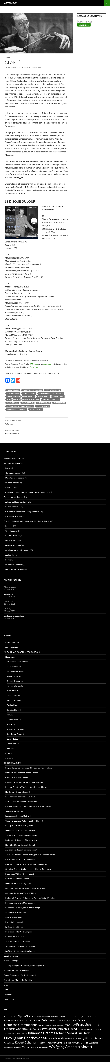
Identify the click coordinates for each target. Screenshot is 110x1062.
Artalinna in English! (12, 458)
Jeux (9, 400)
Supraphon (93, 1043)
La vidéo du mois (12, 482)
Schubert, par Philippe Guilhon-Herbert (21, 772)
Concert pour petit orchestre (51, 393)
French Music (28, 396)
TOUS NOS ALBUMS (12, 763)
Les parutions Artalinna (15, 569)
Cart (6, 989)
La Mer (17, 400)
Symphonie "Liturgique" (16, 409)
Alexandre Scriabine (10, 1017)
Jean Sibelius (21, 1033)
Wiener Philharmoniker (40, 1047)
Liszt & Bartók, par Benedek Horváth (20, 845)
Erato (40, 1025)
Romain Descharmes (15, 681)
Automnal (13, 422)
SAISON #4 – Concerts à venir (17, 941)
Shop (6, 985)
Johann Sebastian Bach (73, 1033)
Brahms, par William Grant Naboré (19, 879)
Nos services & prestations (15, 912)
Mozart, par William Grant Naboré (19, 874)
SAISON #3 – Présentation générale (20, 946)
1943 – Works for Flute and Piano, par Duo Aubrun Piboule (30, 854)
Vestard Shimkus (14, 676)
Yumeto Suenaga (11, 961)
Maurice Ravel (28, 403)
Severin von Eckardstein (17, 734)
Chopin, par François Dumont (17, 777)
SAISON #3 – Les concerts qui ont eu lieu (22, 951)
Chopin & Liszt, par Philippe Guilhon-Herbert (24, 821)
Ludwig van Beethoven (23, 1037)
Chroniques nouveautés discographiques (22, 511)
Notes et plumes (12, 540)
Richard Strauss (94, 1038)
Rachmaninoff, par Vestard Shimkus (20, 797)
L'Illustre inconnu (12, 535)
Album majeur (10, 587)
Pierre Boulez (59, 403)
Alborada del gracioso (32, 390)
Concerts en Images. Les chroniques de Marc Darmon (26, 492)
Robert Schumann (27, 1042)
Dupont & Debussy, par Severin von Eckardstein (25, 888)
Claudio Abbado (58, 1021)
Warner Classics (22, 1047)
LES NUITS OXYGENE (13, 917)
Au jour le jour (11, 555)
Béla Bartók (10, 1020)
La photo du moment (14, 564)
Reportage (9, 487)
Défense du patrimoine (13, 497)
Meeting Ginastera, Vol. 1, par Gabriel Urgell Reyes (26, 787)
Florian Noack (13, 705)
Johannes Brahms (41, 1033)
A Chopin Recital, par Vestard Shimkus (21, 893)
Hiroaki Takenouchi (15, 686)
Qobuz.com (34, 367)
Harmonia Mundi (67, 1028)
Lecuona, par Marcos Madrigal (18, 816)
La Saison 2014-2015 (14, 927)
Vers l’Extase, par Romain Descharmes (21, 801)
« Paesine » (9, 748)
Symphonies (8, 1047)
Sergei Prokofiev (48, 1042)
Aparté (68, 1017)
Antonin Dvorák (57, 1016)
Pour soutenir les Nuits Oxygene (18, 932)
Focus (7, 58)
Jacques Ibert (58, 396)
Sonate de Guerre (12, 432)
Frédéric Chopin (15, 1029)
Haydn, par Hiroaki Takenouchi (18, 792)
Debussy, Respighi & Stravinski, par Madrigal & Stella (25, 965)
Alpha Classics (26, 1016)
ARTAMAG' (10, 3)
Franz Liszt (69, 1024)
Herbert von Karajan (85, 1029)
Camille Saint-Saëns (23, 1021)
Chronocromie (13, 393)
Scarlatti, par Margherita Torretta (18, 980)
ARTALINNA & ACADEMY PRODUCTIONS (22, 652)
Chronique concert (13, 473)
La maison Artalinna (12, 545)
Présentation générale (14, 922)
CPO (75, 1021)
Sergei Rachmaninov (66, 1042)
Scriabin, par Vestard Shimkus (16, 970)
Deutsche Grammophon (21, 1025)
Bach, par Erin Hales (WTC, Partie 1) (20, 825)
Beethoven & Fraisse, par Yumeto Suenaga (22, 907)
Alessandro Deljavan (15, 729)
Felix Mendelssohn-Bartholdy (53, 1025)
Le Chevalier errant (31, 400)
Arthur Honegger (53, 390)
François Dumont (14, 666)
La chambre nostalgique (14, 616)
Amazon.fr (47, 364)
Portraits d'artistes (13, 516)
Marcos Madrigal (14, 719)
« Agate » (9, 758)
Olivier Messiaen (43, 403)
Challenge (8, 608)
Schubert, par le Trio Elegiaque (18, 883)
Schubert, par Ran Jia (14, 811)
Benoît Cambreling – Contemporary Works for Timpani (28, 806)
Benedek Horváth (14, 710)
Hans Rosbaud (43, 396)
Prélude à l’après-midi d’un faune (20, 406)
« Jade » (8, 753)
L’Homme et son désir (51, 400)
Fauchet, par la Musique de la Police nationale (24, 782)
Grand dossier (11, 531)
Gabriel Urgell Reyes (15, 671)
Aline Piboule (12, 690)
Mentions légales (11, 647)
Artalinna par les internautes (17, 550)
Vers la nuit (8, 594)
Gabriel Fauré (32, 1029)
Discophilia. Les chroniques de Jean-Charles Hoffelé (25, 521)
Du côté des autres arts (14, 478)
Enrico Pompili (13, 744)
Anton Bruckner (42, 1016)
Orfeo (66, 1038)
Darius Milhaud (13, 396)
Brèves (8, 468)
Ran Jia (10, 715)
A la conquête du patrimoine (17, 502)
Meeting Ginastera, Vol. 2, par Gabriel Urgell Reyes (26, 864)
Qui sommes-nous (11, 642)
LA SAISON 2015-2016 (14, 936)
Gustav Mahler (47, 1029)
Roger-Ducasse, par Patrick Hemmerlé (20, 975)
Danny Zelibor (13, 739)
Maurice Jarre (12, 403)
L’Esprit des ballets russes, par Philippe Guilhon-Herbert (28, 768)
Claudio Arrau (68, 1021)
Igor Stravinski (10, 1034)
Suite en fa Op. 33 (43, 406)
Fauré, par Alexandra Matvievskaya (19, 903)
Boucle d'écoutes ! (12, 507)
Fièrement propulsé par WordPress (16, 1059)
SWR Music (34, 364)
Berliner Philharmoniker (90, 1017)
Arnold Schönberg (76, 1017)
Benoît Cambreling (14, 700)
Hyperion (97, 1029)
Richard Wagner (9, 1043)
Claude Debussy (29, 393)
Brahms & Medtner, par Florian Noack (21, 840)
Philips (82, 1039)
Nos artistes (10, 657)
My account (9, 999)
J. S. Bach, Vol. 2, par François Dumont (21, 850)
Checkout (8, 994)
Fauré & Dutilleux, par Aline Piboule (20, 859)
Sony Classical (82, 1043)
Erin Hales (11, 724)
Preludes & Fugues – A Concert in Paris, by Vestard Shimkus (30, 898)
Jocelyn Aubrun (13, 695)
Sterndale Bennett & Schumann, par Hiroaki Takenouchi (28, 869)
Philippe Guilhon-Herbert (17, 662)
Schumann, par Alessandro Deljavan (20, 830)
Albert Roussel (13, 390)
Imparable (8, 601)
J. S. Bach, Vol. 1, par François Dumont (21, 835)
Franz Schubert (87, 1024)
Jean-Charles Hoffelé (33, 67)
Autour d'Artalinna (12, 463)
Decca (81, 1020)
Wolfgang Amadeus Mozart (70, 1047)
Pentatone (75, 1038)
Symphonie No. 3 (36, 409)
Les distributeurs (11, 956)
